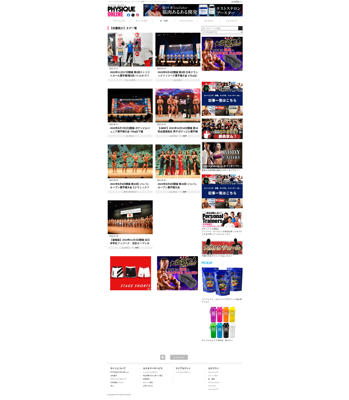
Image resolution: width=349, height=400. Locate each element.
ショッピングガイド (150, 372)
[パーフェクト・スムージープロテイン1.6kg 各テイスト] (222, 281)
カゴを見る (235, 2)
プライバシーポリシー (118, 379)
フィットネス (141, 21)
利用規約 (146, 379)
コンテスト (209, 21)
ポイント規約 (148, 382)
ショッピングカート (183, 372)
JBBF (184, 136)
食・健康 (164, 21)
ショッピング (231, 21)
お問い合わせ (148, 386)
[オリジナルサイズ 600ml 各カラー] (222, 322)
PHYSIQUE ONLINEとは (119, 372)
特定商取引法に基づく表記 (153, 376)
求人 (112, 386)
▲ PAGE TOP (179, 357)
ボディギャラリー (130, 192)
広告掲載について (117, 382)
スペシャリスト (186, 21)
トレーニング (119, 21)
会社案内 (113, 376)
